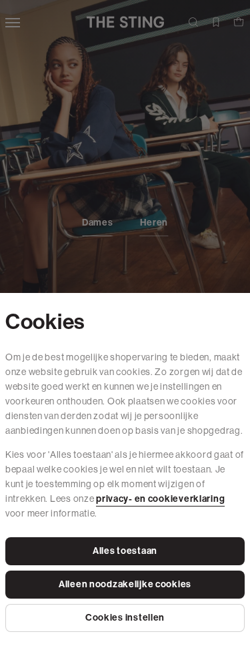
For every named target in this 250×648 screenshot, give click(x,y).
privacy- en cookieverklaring (160, 499)
